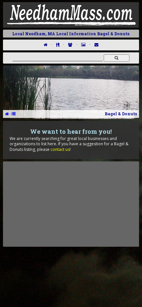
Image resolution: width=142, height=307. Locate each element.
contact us (60, 149)
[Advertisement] (71, 204)
